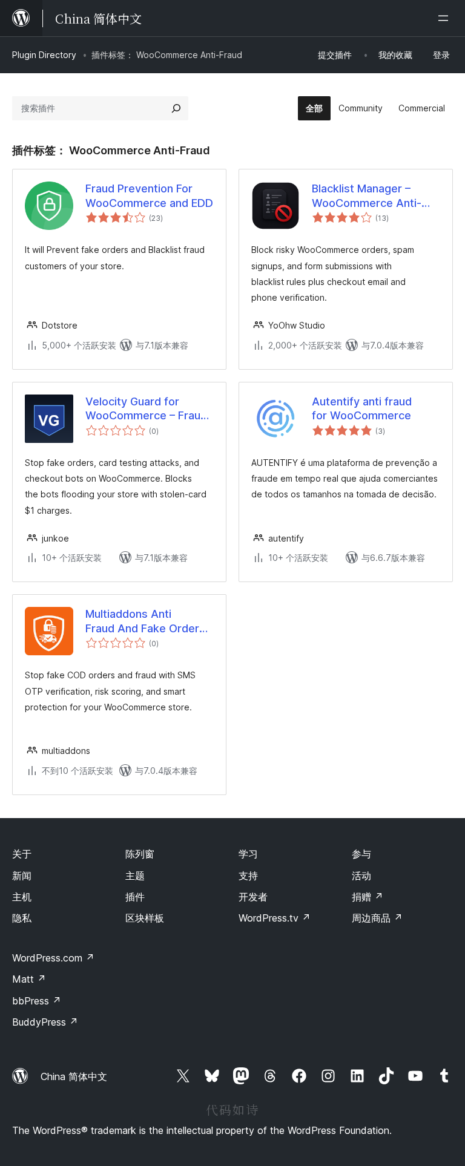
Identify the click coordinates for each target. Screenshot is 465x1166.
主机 (21, 897)
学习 (248, 854)
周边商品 (377, 918)
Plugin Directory (44, 55)
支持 (248, 876)
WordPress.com (53, 958)
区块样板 (144, 918)
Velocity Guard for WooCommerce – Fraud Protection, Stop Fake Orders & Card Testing (146, 409)
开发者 (253, 897)
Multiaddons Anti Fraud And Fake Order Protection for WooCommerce (142, 621)
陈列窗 (139, 854)
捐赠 (367, 897)
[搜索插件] (176, 108)
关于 (21, 854)
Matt (29, 979)
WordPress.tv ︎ (275, 918)
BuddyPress (45, 1022)
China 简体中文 (74, 1076)
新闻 (21, 876)
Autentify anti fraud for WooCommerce (362, 408)
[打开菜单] (445, 18)
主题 (135, 876)
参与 (361, 854)
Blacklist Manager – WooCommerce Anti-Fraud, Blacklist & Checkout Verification (367, 196)
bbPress (36, 1001)
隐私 (21, 918)
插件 (135, 897)
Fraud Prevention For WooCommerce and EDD (149, 195)
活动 (361, 876)
